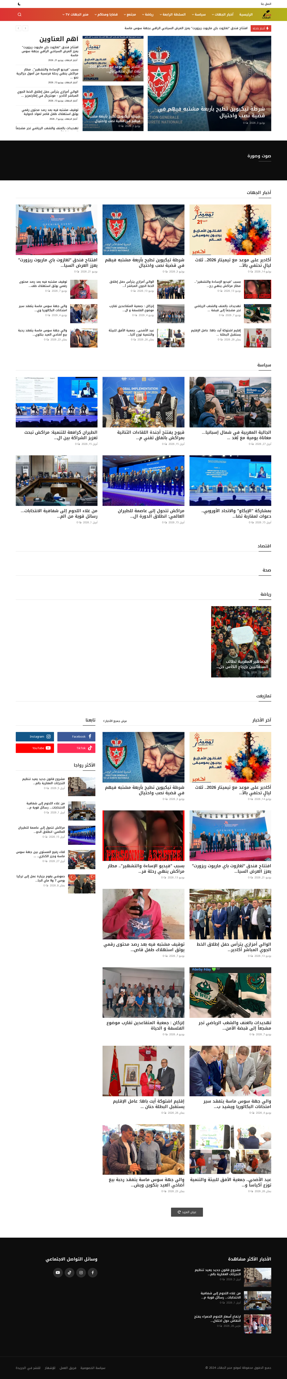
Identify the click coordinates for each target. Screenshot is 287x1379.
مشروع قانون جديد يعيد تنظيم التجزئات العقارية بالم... (43, 781)
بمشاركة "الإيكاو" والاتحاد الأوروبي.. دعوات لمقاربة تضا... (236, 513)
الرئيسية (246, 14)
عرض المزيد (189, 1212)
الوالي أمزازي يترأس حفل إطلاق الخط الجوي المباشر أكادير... (234, 946)
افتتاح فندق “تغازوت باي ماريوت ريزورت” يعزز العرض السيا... (57, 262)
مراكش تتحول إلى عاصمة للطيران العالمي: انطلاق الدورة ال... (151, 513)
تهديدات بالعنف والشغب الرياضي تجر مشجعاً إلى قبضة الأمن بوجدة (47, 130)
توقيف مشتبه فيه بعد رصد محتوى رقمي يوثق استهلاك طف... (43, 284)
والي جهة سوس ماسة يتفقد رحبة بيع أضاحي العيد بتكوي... (42, 332)
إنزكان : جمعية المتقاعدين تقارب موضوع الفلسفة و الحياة (145, 1025)
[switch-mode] (19, 4)
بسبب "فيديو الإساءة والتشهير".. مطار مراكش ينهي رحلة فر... (146, 868)
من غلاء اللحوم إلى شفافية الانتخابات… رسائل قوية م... (45, 805)
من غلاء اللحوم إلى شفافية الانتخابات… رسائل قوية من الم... (59, 513)
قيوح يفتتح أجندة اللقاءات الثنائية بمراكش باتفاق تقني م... (150, 435)
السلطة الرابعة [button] (174, 14)
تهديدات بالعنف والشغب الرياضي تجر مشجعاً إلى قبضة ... (217, 308)
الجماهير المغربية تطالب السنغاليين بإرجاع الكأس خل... (242, 664)
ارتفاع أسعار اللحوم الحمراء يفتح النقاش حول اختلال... (217, 1318)
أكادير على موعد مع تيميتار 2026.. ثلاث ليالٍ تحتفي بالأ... (233, 262)
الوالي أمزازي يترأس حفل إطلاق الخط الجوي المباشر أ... (131, 284)
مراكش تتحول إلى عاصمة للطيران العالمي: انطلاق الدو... (41, 830)
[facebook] (92, 1272)
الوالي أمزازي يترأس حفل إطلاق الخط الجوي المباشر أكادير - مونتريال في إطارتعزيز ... (47, 94)
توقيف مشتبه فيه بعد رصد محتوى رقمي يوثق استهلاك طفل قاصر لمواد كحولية (50, 112)
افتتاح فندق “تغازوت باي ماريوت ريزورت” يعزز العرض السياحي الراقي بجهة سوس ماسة (186, 28)
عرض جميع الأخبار (116, 721)
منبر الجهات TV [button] (76, 14)
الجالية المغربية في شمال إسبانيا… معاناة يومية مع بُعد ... (236, 435)
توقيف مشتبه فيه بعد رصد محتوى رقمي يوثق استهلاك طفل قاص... (144, 946)
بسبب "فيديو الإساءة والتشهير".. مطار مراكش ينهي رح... (217, 284)
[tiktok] (69, 1272)
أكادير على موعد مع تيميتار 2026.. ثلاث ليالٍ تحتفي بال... (114, 69)
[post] (209, 83)
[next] (25, 28)
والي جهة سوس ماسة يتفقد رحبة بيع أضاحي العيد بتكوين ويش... (146, 1182)
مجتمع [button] (131, 14)
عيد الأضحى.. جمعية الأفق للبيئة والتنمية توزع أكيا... (131, 332)
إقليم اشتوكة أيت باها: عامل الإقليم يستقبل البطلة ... (216, 332)
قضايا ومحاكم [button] (107, 14)
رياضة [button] (149, 14)
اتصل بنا (266, 4)
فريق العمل (68, 1368)
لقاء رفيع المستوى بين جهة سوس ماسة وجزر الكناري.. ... (40, 854)
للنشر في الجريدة (28, 1368)
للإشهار (50, 1368)
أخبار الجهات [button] (224, 14)
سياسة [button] (200, 14)
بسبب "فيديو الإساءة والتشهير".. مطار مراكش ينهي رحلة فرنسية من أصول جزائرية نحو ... (47, 73)
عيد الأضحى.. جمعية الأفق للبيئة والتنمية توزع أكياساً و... (230, 1182)
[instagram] (81, 1272)
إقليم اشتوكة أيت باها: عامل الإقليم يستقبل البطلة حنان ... (148, 1103)
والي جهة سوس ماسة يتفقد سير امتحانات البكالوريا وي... (43, 308)
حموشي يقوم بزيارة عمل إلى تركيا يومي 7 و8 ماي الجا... (41, 878)
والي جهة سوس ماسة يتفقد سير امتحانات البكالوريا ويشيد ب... (237, 1103)
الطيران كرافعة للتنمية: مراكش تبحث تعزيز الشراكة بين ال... (60, 435)
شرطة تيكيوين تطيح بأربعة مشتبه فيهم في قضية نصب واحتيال (114, 118)
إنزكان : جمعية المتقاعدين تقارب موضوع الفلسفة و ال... (131, 308)
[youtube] (58, 1272)
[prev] (18, 28)
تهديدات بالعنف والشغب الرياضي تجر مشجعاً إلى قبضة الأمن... (235, 1025)
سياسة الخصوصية (92, 1368)
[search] (19, 14)
